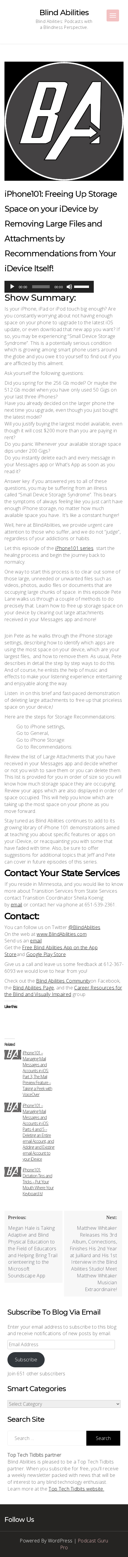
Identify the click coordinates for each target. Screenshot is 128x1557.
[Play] (12, 287)
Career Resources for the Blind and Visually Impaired (63, 991)
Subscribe (26, 1359)
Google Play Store (46, 954)
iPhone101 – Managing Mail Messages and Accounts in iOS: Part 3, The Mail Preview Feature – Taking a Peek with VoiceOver (37, 1073)
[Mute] (69, 287)
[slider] (82, 286)
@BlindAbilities (84, 927)
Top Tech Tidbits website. (76, 1489)
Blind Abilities (64, 12)
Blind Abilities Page (33, 987)
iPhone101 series (74, 548)
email (16, 904)
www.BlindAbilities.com (62, 934)
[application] (49, 287)
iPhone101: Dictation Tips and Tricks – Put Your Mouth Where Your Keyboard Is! (38, 1181)
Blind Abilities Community (63, 981)
